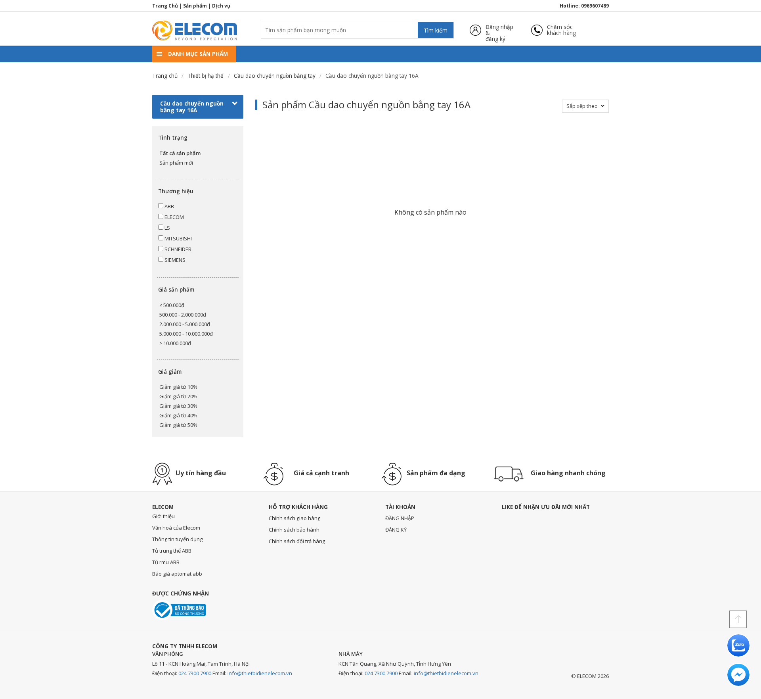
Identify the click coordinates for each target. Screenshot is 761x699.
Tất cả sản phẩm (180, 153)
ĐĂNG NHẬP (399, 518)
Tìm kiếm (435, 30)
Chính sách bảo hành (294, 529)
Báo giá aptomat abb (177, 573)
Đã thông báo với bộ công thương (179, 610)
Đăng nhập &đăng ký (499, 30)
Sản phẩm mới (176, 162)
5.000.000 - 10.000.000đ (186, 333)
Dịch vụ (221, 5)
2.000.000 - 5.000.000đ (184, 324)
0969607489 (595, 5)
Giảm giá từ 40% (178, 415)
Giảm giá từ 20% (178, 396)
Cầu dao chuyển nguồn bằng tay (274, 75)
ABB (168, 206)
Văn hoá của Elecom (176, 527)
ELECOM (173, 217)
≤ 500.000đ (171, 305)
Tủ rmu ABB (166, 562)
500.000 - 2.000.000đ (182, 314)
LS (166, 228)
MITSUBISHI (177, 238)
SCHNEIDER (177, 249)
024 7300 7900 (194, 673)
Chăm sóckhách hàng (561, 30)
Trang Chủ (165, 5)
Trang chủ (165, 75)
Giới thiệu (163, 516)
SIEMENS (174, 260)
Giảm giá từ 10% (178, 386)
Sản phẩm (195, 5)
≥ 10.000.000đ (175, 343)
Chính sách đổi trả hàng (297, 541)
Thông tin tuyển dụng (177, 539)
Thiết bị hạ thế (205, 75)
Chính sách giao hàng (294, 518)
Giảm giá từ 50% (178, 424)
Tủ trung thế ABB (171, 550)
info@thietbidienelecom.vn (260, 673)
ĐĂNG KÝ (396, 529)
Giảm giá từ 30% (178, 405)
